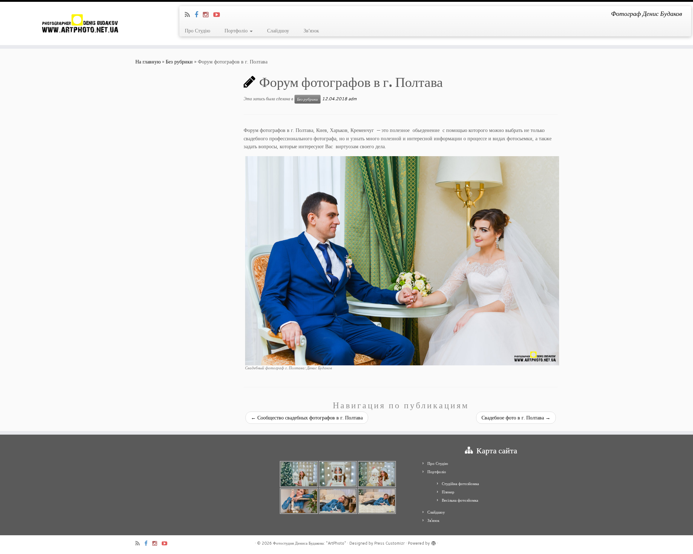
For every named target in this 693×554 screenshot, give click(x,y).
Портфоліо (237, 30)
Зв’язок (311, 30)
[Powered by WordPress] (433, 541)
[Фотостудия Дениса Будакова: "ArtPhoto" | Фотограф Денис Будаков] (80, 23)
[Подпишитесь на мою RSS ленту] (190, 14)
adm (352, 99)
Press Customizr (389, 543)
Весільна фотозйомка (460, 500)
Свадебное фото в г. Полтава (515, 417)
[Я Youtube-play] (219, 14)
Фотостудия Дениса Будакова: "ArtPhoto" (309, 543)
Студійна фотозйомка (460, 484)
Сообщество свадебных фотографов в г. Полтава (307, 417)
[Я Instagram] (208, 14)
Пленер (448, 492)
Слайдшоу (278, 30)
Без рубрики (179, 61)
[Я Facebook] (199, 14)
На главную (148, 61)
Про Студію (197, 30)
